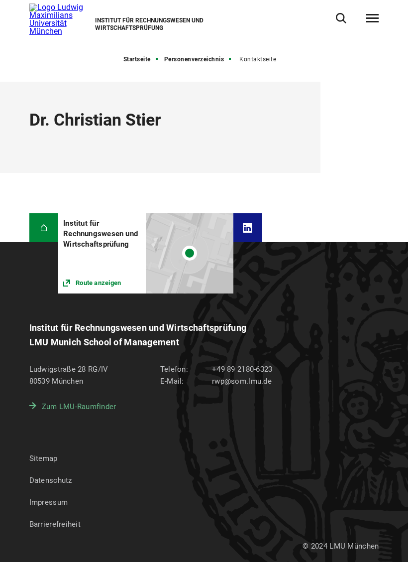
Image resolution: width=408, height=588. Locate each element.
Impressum (48, 502)
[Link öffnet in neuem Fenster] (145, 253)
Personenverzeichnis (194, 59)
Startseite (137, 59)
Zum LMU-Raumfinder (79, 406)
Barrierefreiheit (55, 524)
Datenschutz (50, 480)
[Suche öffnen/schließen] (341, 18)
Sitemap (43, 458)
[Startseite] (44, 228)
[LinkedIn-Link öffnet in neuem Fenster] (248, 228)
